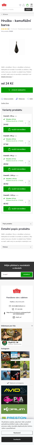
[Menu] (31, 4)
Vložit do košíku (19, 130)
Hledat (28, 9)
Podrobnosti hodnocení (25, 29)
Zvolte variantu (19, 90)
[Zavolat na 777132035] (20, 5)
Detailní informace (6, 77)
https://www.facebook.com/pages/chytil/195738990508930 (19, 313)
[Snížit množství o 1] (29, 124)
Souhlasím (17, 439)
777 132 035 (18, 309)
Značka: (5, 103)
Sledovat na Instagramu (17, 383)
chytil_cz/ (18, 317)
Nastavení (17, 433)
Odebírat (26, 274)
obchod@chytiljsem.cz (18, 306)
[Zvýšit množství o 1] (29, 122)
